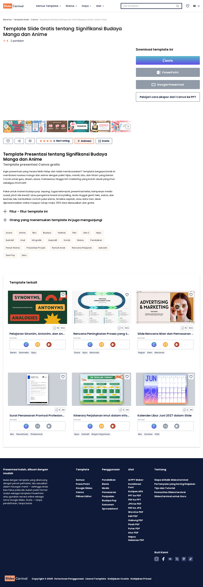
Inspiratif (52, 240)
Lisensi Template (96, 578)
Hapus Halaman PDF (136, 538)
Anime (22, 232)
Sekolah (103, 247)
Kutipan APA (135, 491)
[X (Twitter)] (177, 559)
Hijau (98, 232)
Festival (61, 232)
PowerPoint (83, 484)
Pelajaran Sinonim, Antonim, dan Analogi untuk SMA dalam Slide (57, 334)
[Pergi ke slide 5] (100, 126)
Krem (149, 352)
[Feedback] (30, 141)
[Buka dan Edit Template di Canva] (168, 60)
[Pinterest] (184, 559)
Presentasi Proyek (36, 247)
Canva (34, 19)
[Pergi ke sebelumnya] (6, 126)
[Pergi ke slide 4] (78, 126)
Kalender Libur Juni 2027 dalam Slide (165, 415)
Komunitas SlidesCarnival (170, 492)
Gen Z (86, 232)
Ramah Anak (58, 247)
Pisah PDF (134, 524)
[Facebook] (163, 559)
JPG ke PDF (134, 503)
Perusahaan (22, 434)
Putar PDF (134, 528)
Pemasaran (109, 492)
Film (74, 232)
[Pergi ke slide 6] (121, 126)
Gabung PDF (135, 520)
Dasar (77, 352)
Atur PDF (133, 532)
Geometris (24, 352)
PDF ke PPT (134, 499)
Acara (9, 232)
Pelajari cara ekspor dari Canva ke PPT (168, 97)
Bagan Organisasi (101, 434)
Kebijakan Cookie (118, 578)
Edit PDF (133, 516)
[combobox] (151, 6)
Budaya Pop (109, 500)
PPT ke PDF (134, 495)
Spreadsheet (110, 508)
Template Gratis (21, 19)
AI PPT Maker (136, 479)
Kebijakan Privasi (141, 578)
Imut (23, 240)
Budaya (47, 232)
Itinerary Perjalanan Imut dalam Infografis (104, 415)
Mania (80, 240)
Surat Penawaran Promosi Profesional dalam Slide (47, 415)
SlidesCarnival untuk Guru (170, 496)
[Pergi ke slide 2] (35, 126)
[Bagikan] (19, 141)
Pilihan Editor (84, 496)
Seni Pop (10, 255)
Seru (24, 255)
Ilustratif (10, 240)
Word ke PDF (135, 512)
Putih (157, 434)
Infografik (37, 240)
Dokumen (108, 504)
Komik (67, 240)
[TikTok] (190, 559)
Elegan (141, 352)
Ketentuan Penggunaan (69, 578)
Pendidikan (96, 240)
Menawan (159, 352)
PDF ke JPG (134, 508)
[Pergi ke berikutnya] (128, 126)
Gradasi (148, 434)
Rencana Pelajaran (82, 247)
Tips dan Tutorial (164, 488)
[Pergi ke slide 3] (57, 126)
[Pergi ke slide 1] (14, 126)
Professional (36, 434)
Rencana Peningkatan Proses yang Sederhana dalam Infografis (120, 334)
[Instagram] (156, 559)
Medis (105, 488)
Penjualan (108, 496)
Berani (13, 352)
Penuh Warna (13, 247)
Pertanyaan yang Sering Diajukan (174, 484)
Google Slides (84, 488)
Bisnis (105, 484)
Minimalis (94, 352)
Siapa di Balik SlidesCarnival (171, 479)
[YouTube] (170, 559)
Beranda (7, 19)
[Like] (8, 141)
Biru (34, 232)
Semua (80, 479)
